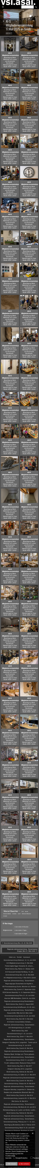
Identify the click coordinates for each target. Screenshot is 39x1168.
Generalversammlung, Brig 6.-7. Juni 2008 (19, 1136)
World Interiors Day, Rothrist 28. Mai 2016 (19, 1072)
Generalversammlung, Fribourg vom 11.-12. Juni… (20, 1122)
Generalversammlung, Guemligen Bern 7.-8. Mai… (20, 1151)
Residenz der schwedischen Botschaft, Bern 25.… (20, 1092)
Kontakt (19, 957)
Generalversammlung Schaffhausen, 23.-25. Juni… (20, 1007)
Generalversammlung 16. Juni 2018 (19, 1045)
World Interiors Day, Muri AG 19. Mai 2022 (19, 1019)
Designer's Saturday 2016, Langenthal (20, 1069)
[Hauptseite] (18, 2)
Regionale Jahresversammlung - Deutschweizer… (20, 981)
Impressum (26, 957)
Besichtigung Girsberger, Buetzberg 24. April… (19, 1131)
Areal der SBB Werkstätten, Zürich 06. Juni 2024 (19, 998)
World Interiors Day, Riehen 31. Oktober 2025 (19, 969)
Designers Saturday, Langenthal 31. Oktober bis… (20, 1089)
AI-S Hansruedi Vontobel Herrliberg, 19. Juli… (19, 972)
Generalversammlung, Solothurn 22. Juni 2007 (19, 1139)
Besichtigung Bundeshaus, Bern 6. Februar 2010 (19, 1125)
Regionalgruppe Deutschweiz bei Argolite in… (19, 984)
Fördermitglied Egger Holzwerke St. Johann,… (19, 966)
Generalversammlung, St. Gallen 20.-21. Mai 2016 (20, 1075)
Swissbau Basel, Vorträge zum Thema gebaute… (19, 1054)
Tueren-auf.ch (32, 1042)
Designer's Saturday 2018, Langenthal (14, 1042)
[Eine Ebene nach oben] (3, 21)
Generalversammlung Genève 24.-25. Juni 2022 (19, 1016)
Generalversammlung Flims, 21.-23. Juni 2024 (19, 995)
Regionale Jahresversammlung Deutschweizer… (19, 1001)
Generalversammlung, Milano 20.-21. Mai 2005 (20, 1148)
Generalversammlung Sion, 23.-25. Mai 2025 (20, 975)
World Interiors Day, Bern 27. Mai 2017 (19, 1066)
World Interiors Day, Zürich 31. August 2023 (20, 1004)
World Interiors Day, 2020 (20, 1031)
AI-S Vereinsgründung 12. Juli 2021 (19, 1028)
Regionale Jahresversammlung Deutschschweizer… (19, 1078)
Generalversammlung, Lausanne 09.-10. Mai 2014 (20, 1098)
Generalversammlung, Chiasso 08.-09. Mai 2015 (19, 1083)
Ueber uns (12, 957)
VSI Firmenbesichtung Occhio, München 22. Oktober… (19, 986)
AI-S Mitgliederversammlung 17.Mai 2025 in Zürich (20, 978)
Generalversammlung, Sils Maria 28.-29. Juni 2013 (20, 1107)
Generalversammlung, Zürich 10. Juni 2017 (20, 1060)
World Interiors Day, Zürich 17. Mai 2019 (19, 1036)
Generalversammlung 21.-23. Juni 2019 (19, 1034)
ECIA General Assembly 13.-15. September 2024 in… (20, 992)
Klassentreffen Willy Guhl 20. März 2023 (19, 1013)
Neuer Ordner (19, 1157)
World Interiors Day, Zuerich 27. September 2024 (19, 989)
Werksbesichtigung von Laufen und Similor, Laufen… (19, 1110)
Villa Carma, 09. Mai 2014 (20, 1101)
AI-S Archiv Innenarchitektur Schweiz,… (19, 1022)
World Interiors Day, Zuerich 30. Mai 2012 (19, 1081)
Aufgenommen (7, 930)
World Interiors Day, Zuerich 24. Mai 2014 (19, 1095)
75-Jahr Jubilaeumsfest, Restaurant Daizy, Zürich (19, 1063)
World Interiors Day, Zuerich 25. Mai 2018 (19, 1048)
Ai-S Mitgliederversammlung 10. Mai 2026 (19, 963)
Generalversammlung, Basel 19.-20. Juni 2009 (19, 1128)
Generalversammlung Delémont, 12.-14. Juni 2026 (20, 960)
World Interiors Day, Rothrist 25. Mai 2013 (19, 1113)
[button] (4, 1164)
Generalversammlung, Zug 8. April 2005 (19, 1145)
